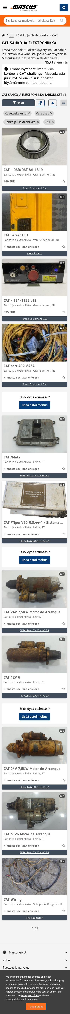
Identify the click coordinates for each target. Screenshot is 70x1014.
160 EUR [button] (9, 181)
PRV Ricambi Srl (34, 917)
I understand (36, 1006)
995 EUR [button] (9, 312)
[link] (34, 146)
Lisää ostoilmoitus (34, 405)
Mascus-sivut (17, 952)
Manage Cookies (30, 995)
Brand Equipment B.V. (34, 188)
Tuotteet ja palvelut (16, 967)
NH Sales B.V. (34, 253)
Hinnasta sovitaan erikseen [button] (21, 247)
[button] (18, 102)
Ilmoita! (64, 7)
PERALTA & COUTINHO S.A (34, 475)
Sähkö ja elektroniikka (33, 35)
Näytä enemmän (56, 62)
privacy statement (15, 999)
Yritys (6, 960)
